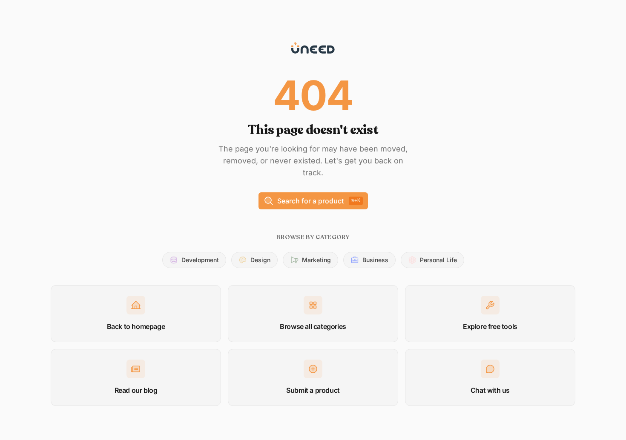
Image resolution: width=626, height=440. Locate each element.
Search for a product (318, 201)
